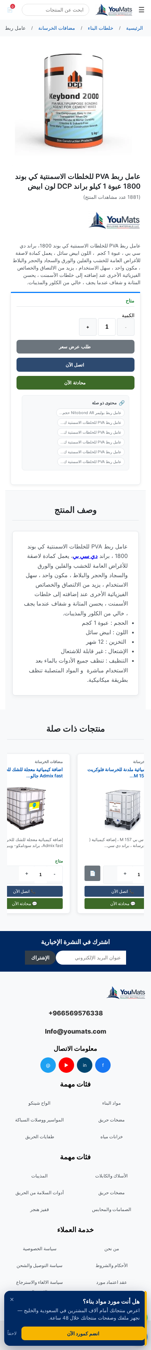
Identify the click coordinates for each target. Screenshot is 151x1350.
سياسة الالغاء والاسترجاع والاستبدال (39, 1287)
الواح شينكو (39, 1103)
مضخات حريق (111, 1119)
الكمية (128, 315)
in (85, 1065)
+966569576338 (75, 1013)
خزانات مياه (111, 1136)
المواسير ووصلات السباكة (39, 1119)
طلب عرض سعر (75, 346)
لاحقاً (12, 1333)
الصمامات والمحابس (111, 1209)
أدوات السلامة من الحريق (39, 1192)
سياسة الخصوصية (40, 1248)
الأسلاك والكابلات (111, 1175)
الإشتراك (40, 957)
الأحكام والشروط (112, 1265)
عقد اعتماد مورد (111, 1282)
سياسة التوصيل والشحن (40, 1265)
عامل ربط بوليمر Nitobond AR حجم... (90, 412)
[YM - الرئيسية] (114, 9)
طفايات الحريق (39, 1136)
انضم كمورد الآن (83, 1333)
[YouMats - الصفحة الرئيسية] (114, 220)
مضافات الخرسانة (52, 761)
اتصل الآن (75, 365)
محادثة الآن (75, 382)
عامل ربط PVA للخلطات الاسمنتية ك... (91, 422)
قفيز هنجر (39, 1209)
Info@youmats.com (75, 1031)
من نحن (111, 1248)
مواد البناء (111, 1103)
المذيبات (39, 1175)
